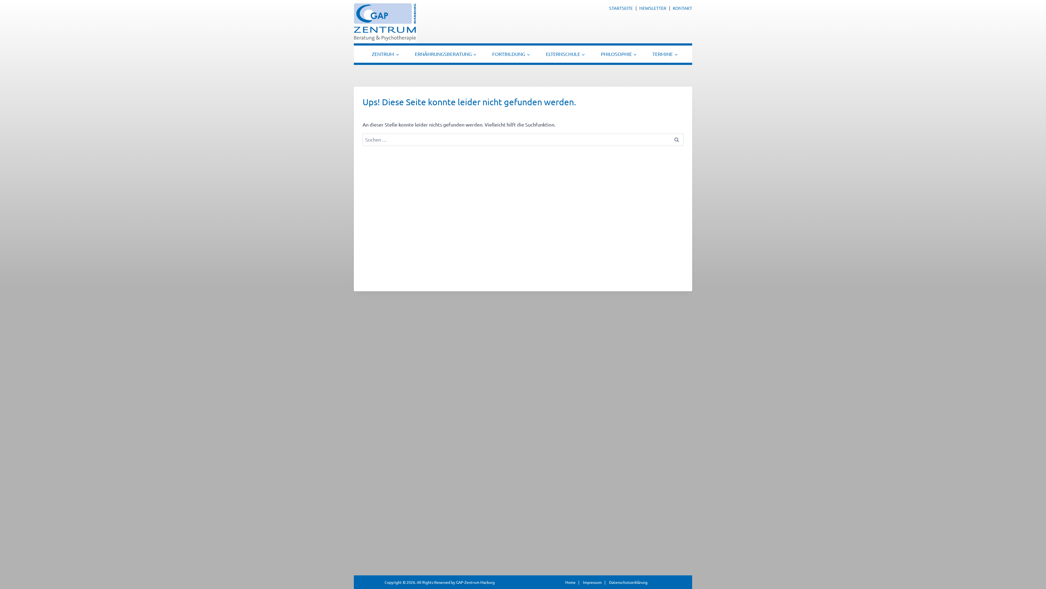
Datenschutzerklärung (628, 582)
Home (570, 582)
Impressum (592, 582)
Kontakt (682, 8)
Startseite (621, 8)
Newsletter (652, 8)
